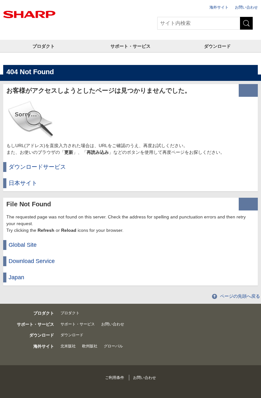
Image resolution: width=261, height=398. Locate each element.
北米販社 (68, 346)
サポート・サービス (130, 46)
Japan (16, 277)
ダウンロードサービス (37, 167)
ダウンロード (217, 46)
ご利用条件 (114, 377)
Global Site (23, 245)
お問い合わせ (246, 7)
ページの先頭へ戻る (240, 296)
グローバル (113, 346)
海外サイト (219, 7)
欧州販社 (89, 346)
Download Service (32, 261)
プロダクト (43, 46)
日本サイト (23, 183)
